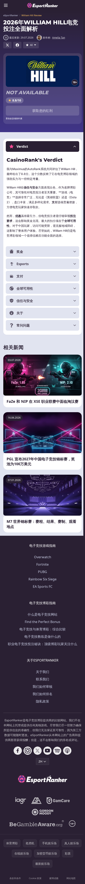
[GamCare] (57, 810)
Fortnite (41, 569)
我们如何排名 (42, 699)
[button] (42, 146)
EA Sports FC (42, 591)
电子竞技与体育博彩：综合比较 (42, 634)
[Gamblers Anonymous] (35, 810)
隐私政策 (41, 706)
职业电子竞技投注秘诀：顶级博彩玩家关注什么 (41, 649)
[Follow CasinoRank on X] (37, 760)
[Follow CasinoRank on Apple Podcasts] (66, 760)
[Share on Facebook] (17, 45)
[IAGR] (19, 810)
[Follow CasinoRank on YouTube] (46, 760)
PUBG (41, 576)
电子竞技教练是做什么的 (42, 641)
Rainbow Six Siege (42, 584)
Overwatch (41, 562)
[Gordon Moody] (41, 822)
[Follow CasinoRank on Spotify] (56, 760)
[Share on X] (7, 45)
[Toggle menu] (6, 5)
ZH (39, 771)
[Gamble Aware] (36, 833)
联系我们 (41, 684)
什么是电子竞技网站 (42, 619)
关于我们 (41, 676)
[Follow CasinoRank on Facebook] (17, 760)
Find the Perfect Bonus (41, 626)
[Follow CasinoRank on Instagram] (27, 760)
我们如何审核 (42, 691)
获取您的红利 (42, 110)
